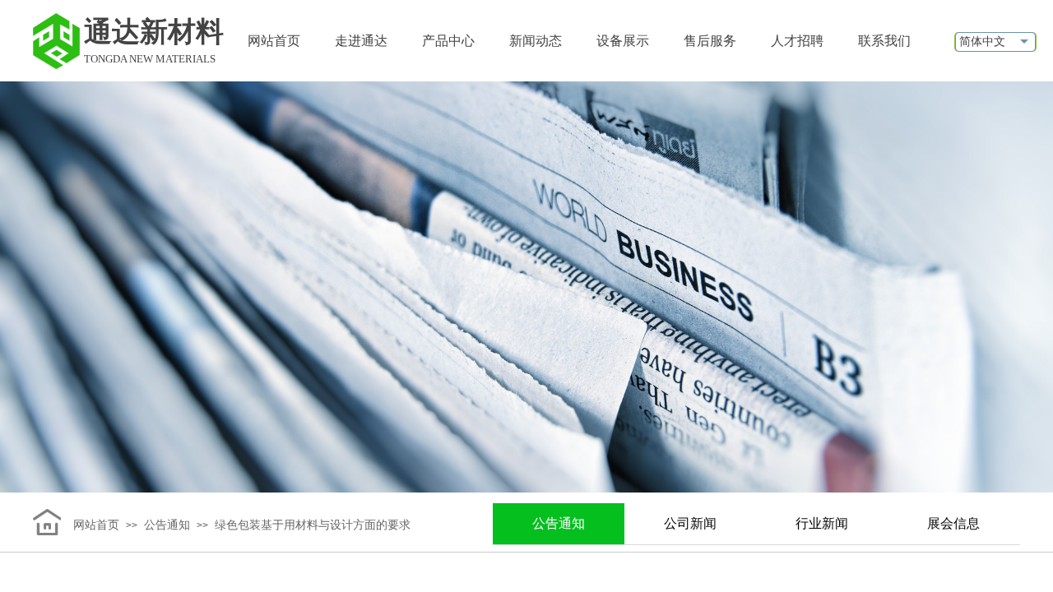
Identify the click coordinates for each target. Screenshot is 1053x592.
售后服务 (710, 41)
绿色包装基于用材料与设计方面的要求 (313, 525)
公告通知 (558, 523)
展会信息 (953, 523)
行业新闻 (822, 523)
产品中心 (448, 41)
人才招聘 (797, 41)
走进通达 (361, 41)
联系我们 (884, 41)
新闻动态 (535, 41)
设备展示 (622, 41)
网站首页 (274, 41)
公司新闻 (690, 523)
